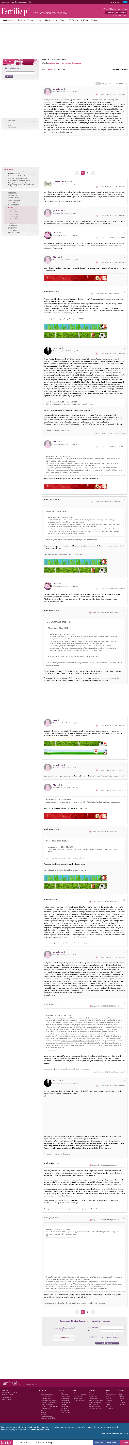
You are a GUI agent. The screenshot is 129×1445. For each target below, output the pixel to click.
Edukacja (43, 1412)
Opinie (76, 1393)
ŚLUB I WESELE (13, 202)
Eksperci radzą (65, 1397)
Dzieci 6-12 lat (61, 59)
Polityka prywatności (95, 1408)
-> (93, 173)
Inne (11, 221)
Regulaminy (93, 1397)
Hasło (89, 1331)
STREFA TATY (12, 228)
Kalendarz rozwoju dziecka (49, 1406)
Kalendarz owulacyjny (48, 1393)
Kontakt (91, 1393)
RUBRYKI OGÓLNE (14, 200)
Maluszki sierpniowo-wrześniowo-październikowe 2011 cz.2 (18, 172)
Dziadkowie (64, 1406)
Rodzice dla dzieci (46, 1416)
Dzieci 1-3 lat (14, 214)
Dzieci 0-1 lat (14, 212)
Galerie (121, 1398)
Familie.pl (21, 20)
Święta (108, 1402)
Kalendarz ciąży (46, 1397)
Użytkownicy (65, 1410)
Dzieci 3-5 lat (14, 216)
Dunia (55, 232)
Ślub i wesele (65, 1400)
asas (55, 720)
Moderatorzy (93, 1398)
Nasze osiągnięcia (95, 1406)
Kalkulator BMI (45, 1408)
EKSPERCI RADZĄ (14, 198)
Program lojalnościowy (96, 1400)
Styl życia (84, 20)
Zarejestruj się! (64, 1337)
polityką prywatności (40, 1429)
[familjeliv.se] (125, 2)
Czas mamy (13, 209)
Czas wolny (109, 1408)
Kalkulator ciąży (46, 1398)
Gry (42, 1410)
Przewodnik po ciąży (47, 1394)
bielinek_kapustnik (61, 181)
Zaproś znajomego (95, 1402)
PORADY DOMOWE (14, 233)
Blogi (120, 1394)
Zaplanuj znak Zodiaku (48, 1418)
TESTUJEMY (73, 20)
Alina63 (56, 257)
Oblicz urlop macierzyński (49, 1400)
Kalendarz (44, 1414)
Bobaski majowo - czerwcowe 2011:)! (19, 180)
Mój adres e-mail (93, 1327)
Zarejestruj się (121, 12)
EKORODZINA (12, 195)
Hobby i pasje (78, 1398)
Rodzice (31, 20)
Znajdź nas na (114, 2)
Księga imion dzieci (47, 1404)
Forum (44, 59)
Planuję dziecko (51, 20)
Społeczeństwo (78, 1397)
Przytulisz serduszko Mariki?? (16, 175)
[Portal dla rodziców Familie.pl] (15, 15)
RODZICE (51, 59)
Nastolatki (13, 223)
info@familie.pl (6, 1399)
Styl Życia (109, 1406)
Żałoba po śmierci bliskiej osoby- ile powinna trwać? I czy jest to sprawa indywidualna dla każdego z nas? (21, 184)
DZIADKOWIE (12, 225)
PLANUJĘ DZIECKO (14, 205)
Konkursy (94, 20)
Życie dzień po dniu (80, 1394)
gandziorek (58, 89)
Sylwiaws (57, 348)
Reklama (91, 1394)
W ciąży (39, 20)
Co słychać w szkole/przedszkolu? (18, 178)
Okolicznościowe (79, 1400)
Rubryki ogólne (65, 1398)
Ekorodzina (64, 1394)
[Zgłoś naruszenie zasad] (96, 94)
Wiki (120, 1400)
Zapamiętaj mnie (92, 1337)
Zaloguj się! (110, 12)
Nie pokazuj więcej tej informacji (115, 1433)
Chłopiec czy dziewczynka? (49, 1402)
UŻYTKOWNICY (13, 230)
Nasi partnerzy (94, 1404)
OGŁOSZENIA (12, 193)
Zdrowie (63, 20)
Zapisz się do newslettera (119, 15)
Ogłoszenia (64, 1393)
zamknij (125, 1442)
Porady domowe (66, 1412)
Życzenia (122, 1402)
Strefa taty (64, 1408)
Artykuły (121, 1397)
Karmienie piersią (9, 20)
